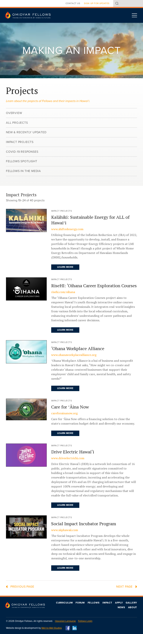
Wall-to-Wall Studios (51, 628)
